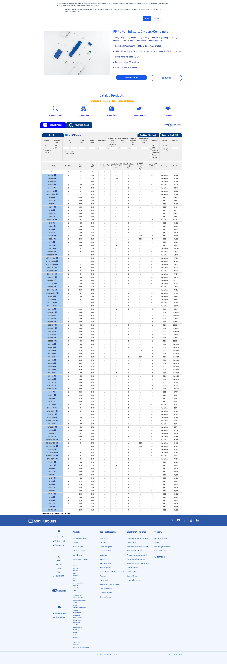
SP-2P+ (51, 398)
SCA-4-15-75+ (51, 306)
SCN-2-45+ (51, 366)
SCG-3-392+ (51, 334)
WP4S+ (51, 497)
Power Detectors (77, 620)
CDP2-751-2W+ (51, 220)
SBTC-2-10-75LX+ (51, 261)
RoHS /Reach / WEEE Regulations (138, 563)
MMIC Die (75, 605)
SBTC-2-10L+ (51, 268)
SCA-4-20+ (51, 309)
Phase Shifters (76, 615)
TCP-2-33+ (51, 430)
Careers (159, 556)
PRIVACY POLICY (112, 654)
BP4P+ (51, 210)
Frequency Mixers (77, 595)
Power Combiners (77, 617)
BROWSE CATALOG (131, 78)
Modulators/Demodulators (79, 607)
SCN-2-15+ (51, 350)
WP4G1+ (50, 472)
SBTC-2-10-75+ (51, 255)
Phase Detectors (77, 612)
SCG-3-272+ (51, 331)
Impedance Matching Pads (79, 600)
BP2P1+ (51, 207)
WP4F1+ (50, 465)
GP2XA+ (50, 239)
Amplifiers (75, 568)
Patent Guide (104, 580)
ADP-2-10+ (51, 188)
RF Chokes (75, 632)
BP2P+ (51, 204)
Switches (75, 635)
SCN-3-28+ (51, 379)
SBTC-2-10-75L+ (50, 258)
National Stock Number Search (110, 584)
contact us (128, 101)
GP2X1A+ (51, 236)
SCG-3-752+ (51, 341)
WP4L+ (51, 475)
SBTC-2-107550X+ (51, 293)
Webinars (103, 576)
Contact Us (168, 115)
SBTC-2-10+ (51, 252)
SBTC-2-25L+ (51, 290)
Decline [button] (157, 18)
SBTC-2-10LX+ (51, 271)
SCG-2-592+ (51, 322)
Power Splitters (76, 625)
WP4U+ (51, 500)
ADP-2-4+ (51, 181)
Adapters (75, 566)
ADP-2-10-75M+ (50, 194)
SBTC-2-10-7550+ (51, 264)
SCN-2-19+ (51, 354)
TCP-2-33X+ (51, 437)
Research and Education (80, 559)
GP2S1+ (51, 226)
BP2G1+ (51, 201)
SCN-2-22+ (51, 357)
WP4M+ (51, 478)
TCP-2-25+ (51, 424)
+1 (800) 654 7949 (59, 545)
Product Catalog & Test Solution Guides (112, 572)
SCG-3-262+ (51, 328)
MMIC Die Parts (78, 547)
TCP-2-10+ (51, 405)
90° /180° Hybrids (77, 630)
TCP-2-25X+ (51, 427)
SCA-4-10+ (51, 299)
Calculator (103, 542)
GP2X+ (51, 229)
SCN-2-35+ (51, 363)
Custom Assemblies (79, 538)
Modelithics (103, 555)
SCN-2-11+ (51, 347)
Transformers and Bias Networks (81, 647)
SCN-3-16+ (51, 376)
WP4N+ (51, 481)
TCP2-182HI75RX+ (51, 456)
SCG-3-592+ (51, 338)
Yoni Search (104, 538)
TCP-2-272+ (51, 449)
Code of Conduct (132, 568)
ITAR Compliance (132, 572)
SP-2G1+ (50, 395)
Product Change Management (137, 555)
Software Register (105, 597)
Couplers (75, 580)
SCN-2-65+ (51, 370)
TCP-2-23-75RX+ (50, 421)
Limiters (75, 603)
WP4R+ (51, 491)
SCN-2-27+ (51, 360)
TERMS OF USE (101, 654)
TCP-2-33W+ (50, 433)
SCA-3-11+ (51, 296)
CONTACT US (166, 78)
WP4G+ (51, 468)
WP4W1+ (50, 510)
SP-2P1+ (50, 401)
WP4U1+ (50, 503)
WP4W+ (51, 507)
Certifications (131, 542)
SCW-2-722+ (50, 389)
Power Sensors (76, 622)
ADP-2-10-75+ (51, 191)
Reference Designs (79, 551)
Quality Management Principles (137, 538)
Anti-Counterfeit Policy (134, 551)
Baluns (74, 573)
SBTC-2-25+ (51, 287)
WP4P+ (51, 484)
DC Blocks (75, 585)
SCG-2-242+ (51, 312)
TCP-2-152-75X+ (50, 443)
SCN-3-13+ (51, 373)
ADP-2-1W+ (51, 178)
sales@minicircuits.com (59, 537)
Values (156, 542)
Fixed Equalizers (77, 593)
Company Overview (160, 538)
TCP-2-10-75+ (51, 408)
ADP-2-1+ (51, 175)
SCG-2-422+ (51, 319)
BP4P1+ (51, 213)
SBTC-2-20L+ (51, 280)
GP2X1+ (51, 232)
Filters (74, 590)
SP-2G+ (51, 392)
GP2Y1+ (51, 245)
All (70, 135)
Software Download (106, 593)
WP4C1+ (50, 462)
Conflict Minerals (132, 576)
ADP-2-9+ (51, 185)
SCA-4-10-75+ (51, 303)
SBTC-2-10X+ (51, 274)
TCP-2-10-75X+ (51, 411)
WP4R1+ (50, 494)
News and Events (160, 551)
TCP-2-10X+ (51, 414)
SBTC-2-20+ (51, 277)
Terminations (76, 640)
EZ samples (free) (105, 551)
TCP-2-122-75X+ (50, 440)
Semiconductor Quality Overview (137, 547)
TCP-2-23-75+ (51, 417)
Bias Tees (75, 575)
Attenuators (75, 570)
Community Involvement (162, 547)
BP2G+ (51, 197)
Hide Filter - (52, 135)
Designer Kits (77, 542)
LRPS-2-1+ (51, 248)
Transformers (76, 645)
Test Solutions (77, 555)
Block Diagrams (105, 568)
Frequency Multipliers (78, 598)
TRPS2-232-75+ (51, 459)
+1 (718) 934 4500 (59, 541)
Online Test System (106, 547)
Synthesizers (76, 637)
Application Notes (105, 563)
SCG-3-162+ (51, 325)
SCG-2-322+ (51, 315)
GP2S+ (51, 223)
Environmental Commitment (136, 559)
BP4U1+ (51, 217)
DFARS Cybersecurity (134, 580)
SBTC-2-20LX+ (51, 283)
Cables (74, 578)
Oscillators (75, 610)
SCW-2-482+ (50, 385)
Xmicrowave (104, 559)
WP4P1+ (50, 488)
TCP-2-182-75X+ (50, 446)
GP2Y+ (51, 242)
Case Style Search (106, 589)
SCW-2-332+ (50, 382)
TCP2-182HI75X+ (51, 452)
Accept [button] (147, 18)
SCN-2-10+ (51, 344)
